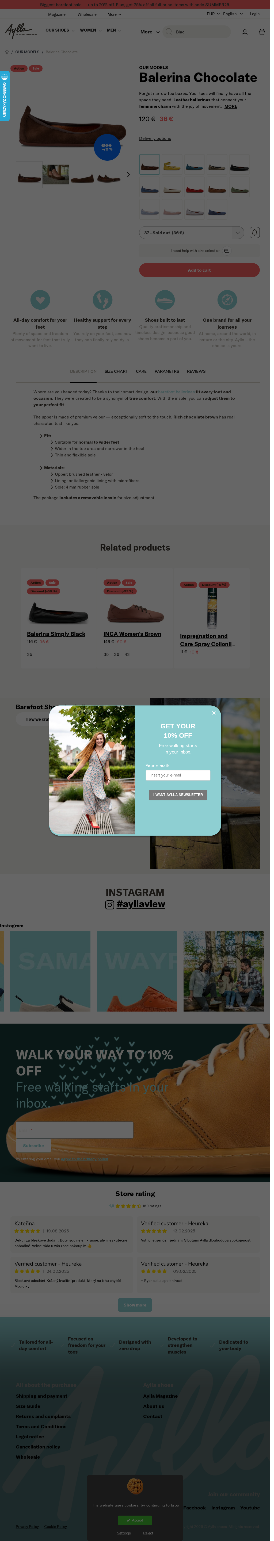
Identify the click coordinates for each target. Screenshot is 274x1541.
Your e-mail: (157, 765)
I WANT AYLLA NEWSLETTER (178, 795)
